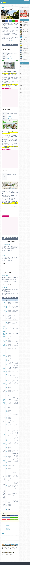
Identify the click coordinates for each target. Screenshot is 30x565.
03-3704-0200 (6, 394)
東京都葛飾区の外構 (8, 525)
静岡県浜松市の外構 (25, 59)
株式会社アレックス (4, 318)
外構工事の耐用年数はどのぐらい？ (25, 27)
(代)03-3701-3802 (6, 501)
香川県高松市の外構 (25, 52)
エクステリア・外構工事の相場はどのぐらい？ (25, 25)
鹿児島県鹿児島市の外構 (25, 50)
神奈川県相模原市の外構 (25, 48)
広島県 (20, 77)
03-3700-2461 (6, 311)
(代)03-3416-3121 (6, 375)
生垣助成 (3, 255)
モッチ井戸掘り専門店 (4, 371)
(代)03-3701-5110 (6, 505)
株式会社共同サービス (4, 306)
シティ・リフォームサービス (4, 323)
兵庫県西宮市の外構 (25, 41)
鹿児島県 (21, 92)
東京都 (3, 523)
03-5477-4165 (9, 56)
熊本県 (20, 84)
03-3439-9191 (6, 387)
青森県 (20, 88)
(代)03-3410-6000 (6, 307)
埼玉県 (20, 70)
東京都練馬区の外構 (8, 528)
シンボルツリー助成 (5, 275)
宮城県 (20, 74)
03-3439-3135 (6, 356)
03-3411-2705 (6, 391)
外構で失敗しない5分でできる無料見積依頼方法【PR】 (24, 22)
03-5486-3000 (6, 315)
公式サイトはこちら (9, 58)
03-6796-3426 (6, 368)
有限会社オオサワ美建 (4, 348)
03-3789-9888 (6, 364)
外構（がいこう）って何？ (25, 32)
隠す (11, 40)
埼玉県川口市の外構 (25, 37)
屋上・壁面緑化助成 (5, 287)
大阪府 (20, 73)
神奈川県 (21, 85)
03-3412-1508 (6, 349)
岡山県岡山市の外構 (25, 39)
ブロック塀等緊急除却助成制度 (6, 244)
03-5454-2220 (6, 303)
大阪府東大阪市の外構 (25, 46)
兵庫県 (20, 66)
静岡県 (20, 89)
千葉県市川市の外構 (25, 35)
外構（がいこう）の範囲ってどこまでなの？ (25, 29)
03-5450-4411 (9, 116)
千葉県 (20, 69)
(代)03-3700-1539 (6, 508)
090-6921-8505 (6, 372)
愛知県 (20, 78)
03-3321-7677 (6, 352)
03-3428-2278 (6, 359)
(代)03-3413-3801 (6, 341)
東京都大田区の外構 (8, 529)
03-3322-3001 (6, 345)
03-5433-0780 (9, 176)
